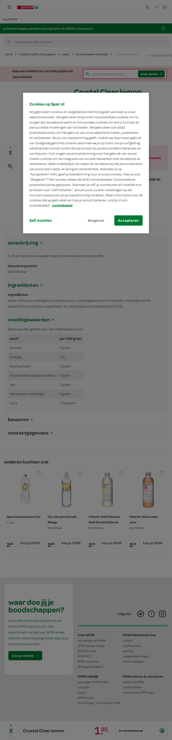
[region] (86, 163)
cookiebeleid (62, 205)
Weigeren (96, 220)
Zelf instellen (40, 220)
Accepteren (128, 220)
